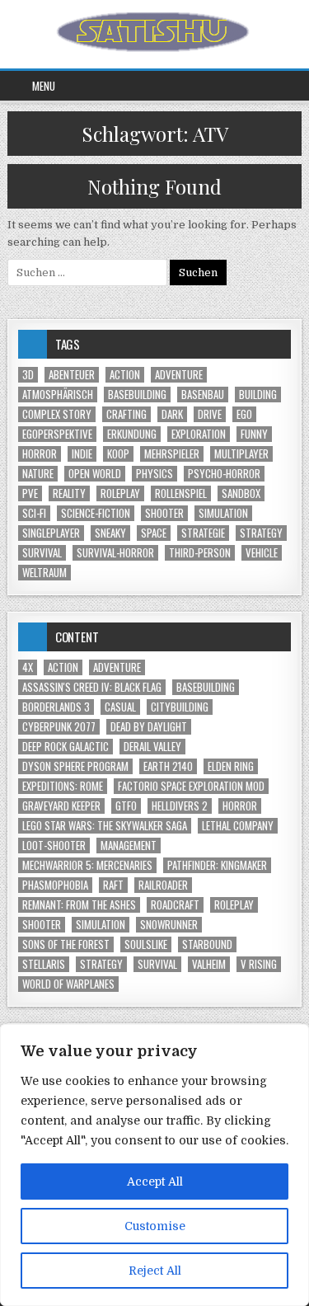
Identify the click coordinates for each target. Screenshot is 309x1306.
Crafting (126, 414)
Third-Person (200, 553)
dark (172, 414)
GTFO (126, 806)
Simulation (223, 513)
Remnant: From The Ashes (79, 905)
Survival (42, 553)
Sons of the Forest (66, 944)
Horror (39, 454)
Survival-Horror (115, 553)
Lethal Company (238, 826)
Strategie (203, 533)
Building (258, 394)
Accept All (155, 1181)
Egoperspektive (57, 434)
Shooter (164, 513)
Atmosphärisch (57, 394)
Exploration (198, 434)
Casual (120, 707)
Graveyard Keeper (61, 806)
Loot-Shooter (54, 845)
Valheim (209, 964)
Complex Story (56, 414)
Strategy (261, 533)
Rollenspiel (181, 493)
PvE (30, 493)
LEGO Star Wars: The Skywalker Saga (104, 826)
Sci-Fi (34, 513)
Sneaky (110, 533)
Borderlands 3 (56, 707)
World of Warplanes (68, 984)
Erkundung (132, 434)
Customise (154, 1226)
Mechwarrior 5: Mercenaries (87, 865)
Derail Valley (152, 746)
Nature (38, 474)
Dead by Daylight (148, 727)
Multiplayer (241, 454)
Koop (118, 454)
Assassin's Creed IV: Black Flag (92, 687)
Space (153, 533)
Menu (43, 86)
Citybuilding (179, 707)
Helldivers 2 (180, 806)
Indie (82, 454)
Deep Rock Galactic (65, 746)
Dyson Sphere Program (75, 766)
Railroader (163, 885)
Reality (69, 493)
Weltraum (44, 572)
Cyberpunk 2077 (59, 727)
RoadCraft (175, 905)
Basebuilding (137, 394)
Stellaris (43, 964)
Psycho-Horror (224, 474)
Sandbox (241, 493)
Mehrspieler (171, 454)
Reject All (155, 1270)
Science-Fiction (95, 513)
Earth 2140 (168, 766)
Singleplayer (51, 533)
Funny (254, 434)
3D (28, 375)
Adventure (179, 375)
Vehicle (262, 553)
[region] (154, 1165)
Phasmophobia (55, 885)
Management (129, 845)
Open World (94, 474)
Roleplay (120, 493)
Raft (113, 885)
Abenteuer (72, 375)
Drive (210, 414)
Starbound (207, 944)
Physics (154, 474)
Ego (244, 414)
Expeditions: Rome (62, 786)
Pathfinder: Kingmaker (217, 865)
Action (125, 375)
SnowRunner (169, 925)
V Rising (259, 964)
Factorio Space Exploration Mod (191, 786)
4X (27, 667)
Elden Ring (231, 766)
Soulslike (145, 944)
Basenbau (202, 394)
